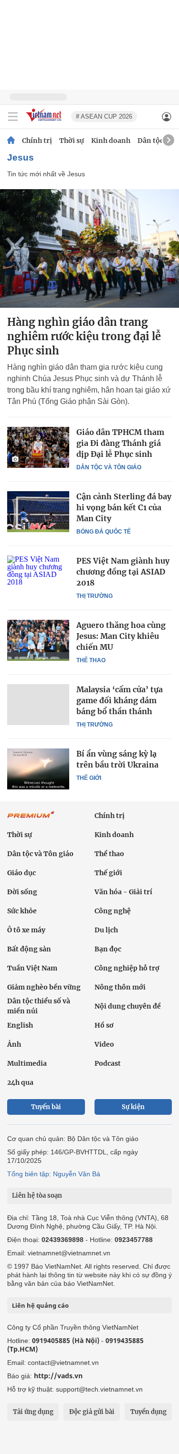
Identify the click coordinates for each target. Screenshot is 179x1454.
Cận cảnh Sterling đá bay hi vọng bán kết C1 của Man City (123, 507)
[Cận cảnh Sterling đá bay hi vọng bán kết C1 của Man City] (38, 511)
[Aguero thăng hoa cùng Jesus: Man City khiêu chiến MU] (38, 640)
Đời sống (22, 892)
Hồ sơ (104, 1025)
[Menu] (13, 116)
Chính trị (37, 140)
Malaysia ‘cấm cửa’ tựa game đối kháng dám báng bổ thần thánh (119, 700)
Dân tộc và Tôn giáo (108, 467)
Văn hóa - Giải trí (123, 892)
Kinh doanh (110, 140)
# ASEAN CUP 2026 (104, 116)
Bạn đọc (108, 949)
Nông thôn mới (120, 987)
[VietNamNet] (11, 140)
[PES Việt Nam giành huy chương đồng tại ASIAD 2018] (38, 575)
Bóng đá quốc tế (103, 531)
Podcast (108, 1063)
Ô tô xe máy (26, 930)
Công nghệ (113, 911)
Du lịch (106, 930)
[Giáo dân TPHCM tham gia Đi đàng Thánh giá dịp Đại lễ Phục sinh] (38, 447)
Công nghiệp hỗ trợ (127, 968)
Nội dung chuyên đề (128, 1006)
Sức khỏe (22, 911)
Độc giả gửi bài (92, 1412)
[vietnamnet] (44, 122)
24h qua (20, 1082)
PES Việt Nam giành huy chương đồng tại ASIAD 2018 (122, 571)
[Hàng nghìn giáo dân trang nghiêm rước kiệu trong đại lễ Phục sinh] (89, 248)
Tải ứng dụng (33, 1412)
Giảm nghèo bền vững (44, 987)
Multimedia (27, 1063)
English (20, 1025)
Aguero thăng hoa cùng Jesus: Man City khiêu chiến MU (121, 636)
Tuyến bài (46, 1107)
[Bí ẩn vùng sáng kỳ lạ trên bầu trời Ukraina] (38, 768)
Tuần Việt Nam (32, 968)
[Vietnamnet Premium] (31, 819)
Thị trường (94, 596)
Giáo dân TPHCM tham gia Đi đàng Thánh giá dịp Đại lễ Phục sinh (120, 443)
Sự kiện (133, 1107)
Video (104, 1044)
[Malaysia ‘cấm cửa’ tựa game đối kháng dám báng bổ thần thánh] (38, 704)
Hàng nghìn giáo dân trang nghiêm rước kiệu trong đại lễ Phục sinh (84, 336)
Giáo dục (21, 872)
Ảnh (14, 1044)
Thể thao (90, 660)
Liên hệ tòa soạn (37, 1195)
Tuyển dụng (148, 1412)
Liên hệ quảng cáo (40, 1305)
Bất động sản (29, 949)
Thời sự (71, 140)
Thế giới (88, 778)
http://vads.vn (58, 1375)
